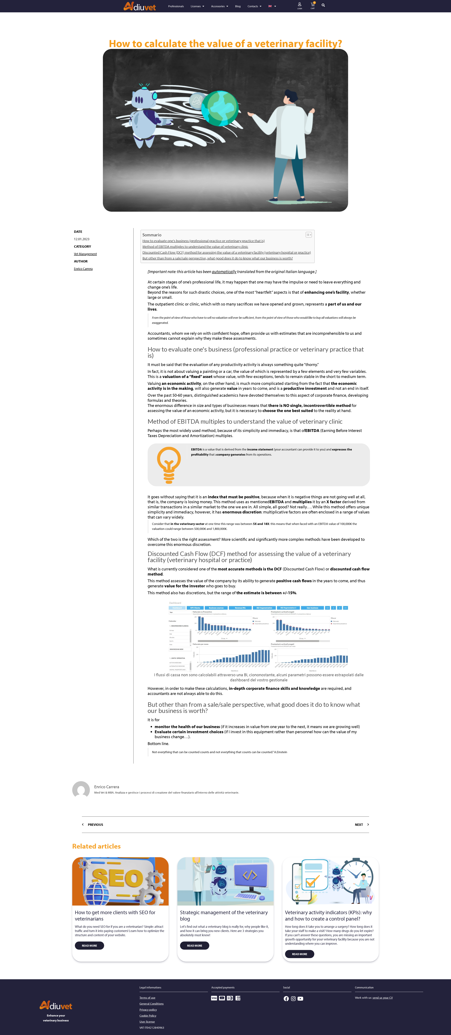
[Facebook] (286, 998)
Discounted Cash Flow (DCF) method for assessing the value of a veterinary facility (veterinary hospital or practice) (227, 252)
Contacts (253, 6)
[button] (323, 5)
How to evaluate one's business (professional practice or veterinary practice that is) (204, 240)
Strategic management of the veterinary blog (224, 915)
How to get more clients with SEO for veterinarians (115, 915)
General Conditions (152, 1003)
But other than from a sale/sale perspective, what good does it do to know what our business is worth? (218, 258)
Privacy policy (148, 1009)
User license (147, 1021)
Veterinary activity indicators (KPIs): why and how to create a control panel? (328, 915)
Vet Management (85, 254)
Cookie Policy (148, 1015)
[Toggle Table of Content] (307, 235)
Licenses (196, 6)
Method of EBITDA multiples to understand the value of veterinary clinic (195, 246)
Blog (238, 6)
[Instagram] (293, 998)
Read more (89, 945)
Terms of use (147, 997)
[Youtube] (300, 998)
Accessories (218, 6)
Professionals (176, 6)
